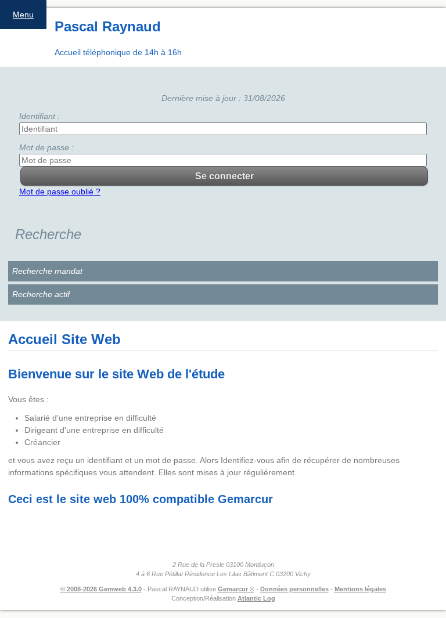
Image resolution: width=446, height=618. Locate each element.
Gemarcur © (236, 589)
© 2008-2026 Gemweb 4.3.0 (101, 589)
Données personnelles (294, 589)
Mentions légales (360, 589)
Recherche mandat (47, 271)
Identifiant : (39, 116)
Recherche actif (41, 294)
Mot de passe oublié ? (59, 191)
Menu (23, 14)
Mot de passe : (46, 147)
